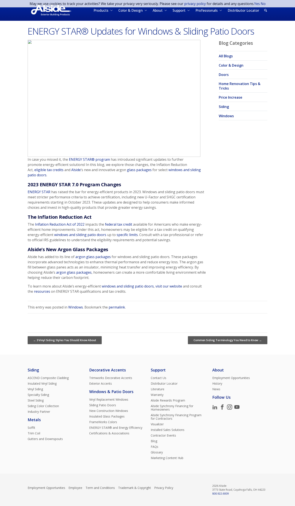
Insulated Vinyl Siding (42, 383)
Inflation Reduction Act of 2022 (59, 224)
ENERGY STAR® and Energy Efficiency (115, 427)
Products (101, 10)
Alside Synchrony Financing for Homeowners (172, 407)
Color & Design (130, 10)
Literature (157, 389)
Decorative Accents (107, 370)
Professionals (206, 10)
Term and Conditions (100, 488)
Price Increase (230, 97)
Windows (226, 116)
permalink (117, 307)
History (217, 383)
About (158, 10)
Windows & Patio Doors (111, 391)
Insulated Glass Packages (107, 416)
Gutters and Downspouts (45, 439)
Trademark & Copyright (134, 488)
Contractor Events (163, 435)
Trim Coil (34, 433)
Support (179, 10)
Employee (75, 488)
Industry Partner (39, 411)
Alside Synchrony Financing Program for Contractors (176, 416)
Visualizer (157, 424)
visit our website (168, 286)
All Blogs (226, 56)
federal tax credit (118, 224)
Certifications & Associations (109, 433)
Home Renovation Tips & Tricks (239, 86)
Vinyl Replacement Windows (108, 399)
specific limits (127, 234)
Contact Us (158, 378)
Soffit (31, 427)
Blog (154, 441)
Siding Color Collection (43, 406)
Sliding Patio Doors (102, 405)
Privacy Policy (163, 488)
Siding (224, 106)
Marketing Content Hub (167, 458)
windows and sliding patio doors (80, 234)
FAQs (154, 446)
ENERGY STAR (39, 192)
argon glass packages (93, 256)
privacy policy (195, 3)
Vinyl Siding (35, 389)
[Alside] (51, 10)
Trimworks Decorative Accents (110, 378)
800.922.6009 (220, 493)
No (263, 3)
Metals (34, 419)
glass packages (139, 169)
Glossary (157, 452)
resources (42, 291)
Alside (76, 169)
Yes (257, 3)
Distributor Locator (243, 10)
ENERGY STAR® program (89, 159)
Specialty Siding (38, 395)
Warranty (157, 395)
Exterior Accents (100, 383)
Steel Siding (36, 400)
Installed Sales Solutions (167, 430)
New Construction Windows (108, 411)
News (216, 389)
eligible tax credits (48, 169)
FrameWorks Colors (103, 422)
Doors (224, 74)
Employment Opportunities (231, 378)
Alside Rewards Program (168, 400)
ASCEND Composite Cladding (48, 378)
